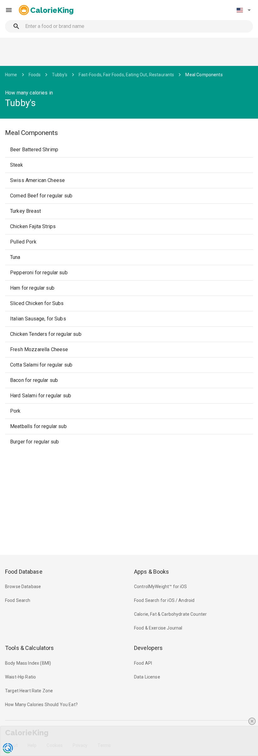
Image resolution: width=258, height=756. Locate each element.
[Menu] (8, 10)
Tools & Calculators (29, 648)
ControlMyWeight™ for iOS (160, 586)
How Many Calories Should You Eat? (41, 704)
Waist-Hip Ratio (20, 676)
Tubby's (59, 74)
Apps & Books (151, 571)
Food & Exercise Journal (158, 627)
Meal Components (203, 74)
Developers (148, 648)
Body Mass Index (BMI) (28, 663)
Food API (143, 663)
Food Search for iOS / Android (164, 600)
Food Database (23, 571)
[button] (243, 10)
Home (11, 74)
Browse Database (23, 586)
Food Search (18, 600)
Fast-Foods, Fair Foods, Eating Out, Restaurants (126, 74)
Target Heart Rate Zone (29, 690)
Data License (147, 676)
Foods (35, 74)
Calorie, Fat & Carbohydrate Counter (170, 614)
